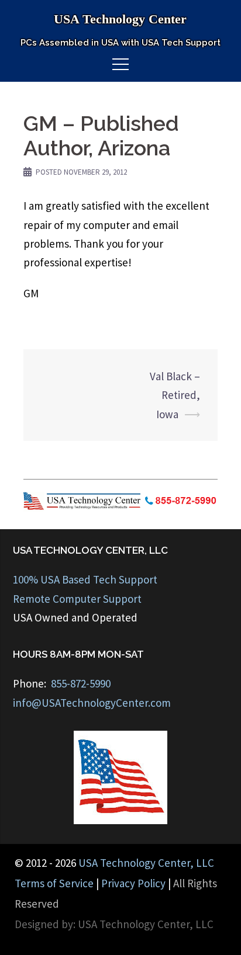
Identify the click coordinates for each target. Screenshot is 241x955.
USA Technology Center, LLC (146, 863)
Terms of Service (54, 883)
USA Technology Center (120, 19)
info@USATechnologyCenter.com (92, 703)
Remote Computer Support (77, 599)
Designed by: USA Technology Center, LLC (114, 924)
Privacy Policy (133, 883)
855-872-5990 (81, 683)
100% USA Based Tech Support (85, 579)
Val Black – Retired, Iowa (175, 395)
